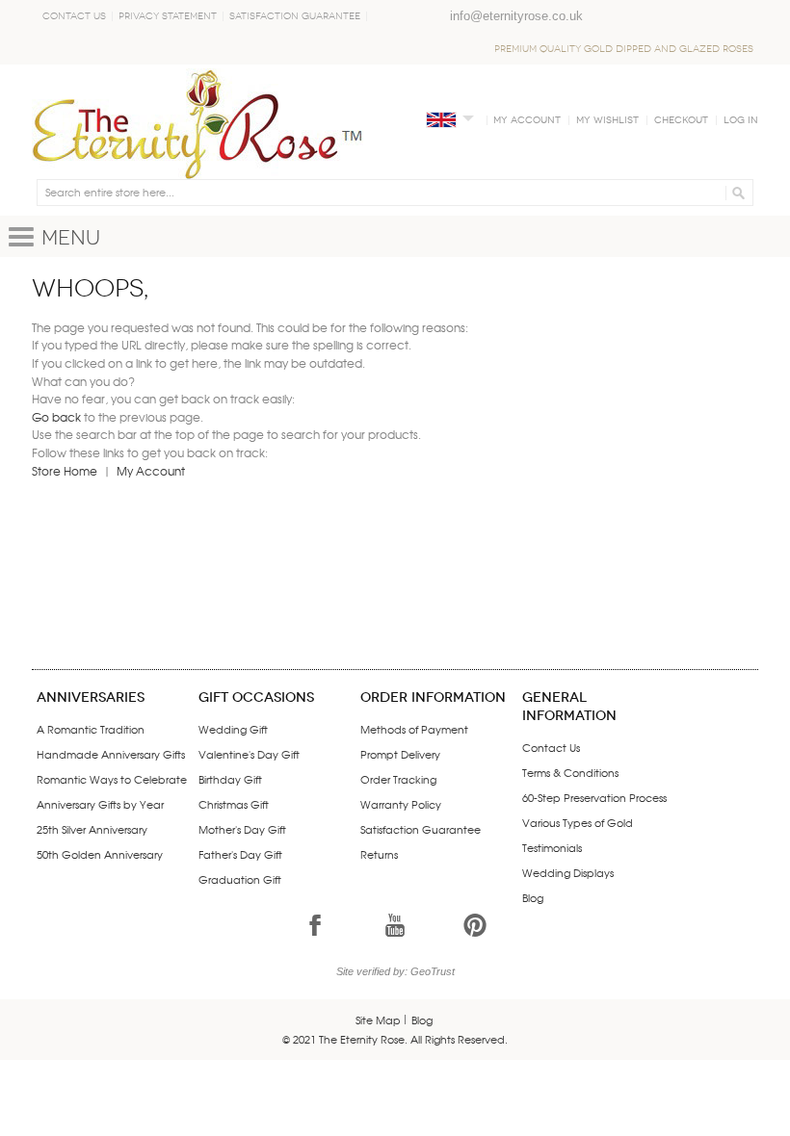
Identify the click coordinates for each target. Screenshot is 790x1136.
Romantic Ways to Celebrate (112, 779)
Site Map (378, 1019)
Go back (56, 417)
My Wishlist (607, 120)
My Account (527, 120)
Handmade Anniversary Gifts (111, 754)
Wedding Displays (568, 872)
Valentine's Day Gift (249, 754)
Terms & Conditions (570, 772)
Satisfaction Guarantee (294, 16)
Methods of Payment (414, 728)
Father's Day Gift (240, 854)
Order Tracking (398, 779)
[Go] (735, 192)
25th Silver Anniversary (92, 829)
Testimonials (552, 847)
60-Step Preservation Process (594, 797)
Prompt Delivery (400, 754)
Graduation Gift (239, 879)
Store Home (64, 470)
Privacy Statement (167, 16)
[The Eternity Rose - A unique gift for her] (197, 123)
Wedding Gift (233, 728)
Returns (379, 854)
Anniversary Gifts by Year (100, 804)
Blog (532, 897)
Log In (741, 120)
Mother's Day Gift (242, 829)
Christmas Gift (233, 804)
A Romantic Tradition (91, 728)
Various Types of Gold (577, 822)
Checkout (681, 120)
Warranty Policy (400, 804)
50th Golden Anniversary (100, 854)
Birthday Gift (230, 779)
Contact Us (74, 16)
